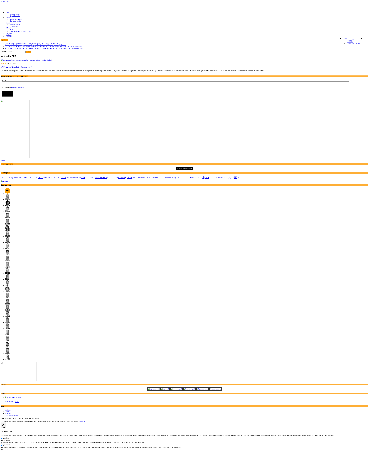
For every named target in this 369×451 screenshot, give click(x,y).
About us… (347, 38)
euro (83, 178)
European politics (15, 21)
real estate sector (181, 178)
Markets (8, 28)
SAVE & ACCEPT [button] (7, 449)
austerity (5, 177)
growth (135, 178)
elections (75, 178)
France (113, 178)
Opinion (8, 35)
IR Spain (9, 36)
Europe (8, 17)
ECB (63, 177)
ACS (2, 178)
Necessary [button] (4, 437)
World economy (15, 24)
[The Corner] (184, 1)
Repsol (192, 178)
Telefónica (219, 178)
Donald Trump (54, 177)
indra (149, 177)
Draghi (59, 178)
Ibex (11, 29)
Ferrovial (109, 177)
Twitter (17, 402)
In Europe (4, 63)
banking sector (13, 178)
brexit (29, 178)
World (8, 23)
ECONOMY (69, 178)
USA (239, 178)
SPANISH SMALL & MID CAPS (21, 31)
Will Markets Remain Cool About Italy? (16, 67)
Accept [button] (76, 421)
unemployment (230, 178)
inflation (154, 178)
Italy (159, 178)
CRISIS (45, 178)
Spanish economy (15, 14)
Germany (122, 177)
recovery (188, 177)
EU (80, 178)
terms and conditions (17, 87)
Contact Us (350, 40)
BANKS (20, 178)
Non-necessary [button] (5, 444)
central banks (34, 177)
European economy (16, 19)
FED (105, 178)
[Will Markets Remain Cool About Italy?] (26, 60)
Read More (82, 421)
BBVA (26, 178)
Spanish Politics (15, 16)
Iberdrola (141, 178)
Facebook (19, 397)
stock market (212, 177)
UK (224, 178)
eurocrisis (87, 177)
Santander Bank (198, 178)
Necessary (6, 439)
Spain (8, 12)
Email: (4, 80)
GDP (117, 178)
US (235, 177)
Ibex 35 (146, 177)
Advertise (350, 42)
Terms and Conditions (354, 43)
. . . (365, 38)
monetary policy (170, 178)
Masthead (7, 410)
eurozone (99, 177)
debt (48, 178)
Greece (129, 178)
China (40, 177)
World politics (14, 26)
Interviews (9, 33)
